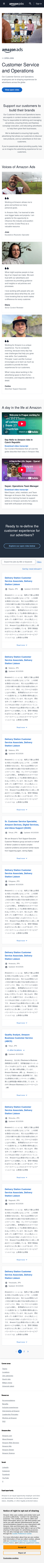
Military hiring (7, 1383)
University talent (8, 1386)
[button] (22, 612)
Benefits (5, 1404)
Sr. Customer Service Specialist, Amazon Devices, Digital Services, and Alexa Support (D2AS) (22, 828)
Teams (4, 1369)
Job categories (7, 1376)
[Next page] (28, 1351)
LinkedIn (5, 1467)
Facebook (5, 1474)
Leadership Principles (10, 1414)
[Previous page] (16, 1351)
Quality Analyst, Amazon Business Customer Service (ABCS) (22, 1040)
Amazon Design (8, 1450)
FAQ (3, 1421)
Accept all (22, 1547)
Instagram (6, 1471)
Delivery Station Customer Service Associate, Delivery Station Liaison (18, 581)
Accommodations (8, 1400)
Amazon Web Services (10, 1443)
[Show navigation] (4, 4)
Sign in (39, 4)
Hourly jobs (6, 1379)
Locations (5, 1372)
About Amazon (7, 1439)
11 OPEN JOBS (7, 58)
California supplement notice (28, 1543)
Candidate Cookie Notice (19, 1541)
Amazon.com (7, 1436)
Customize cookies (10, 1558)
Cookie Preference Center (21, 1533)
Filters (39, 562)
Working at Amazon (9, 1418)
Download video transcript (16, 446)
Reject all (22, 1553)
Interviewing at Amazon (11, 1411)
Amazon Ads (6, 1446)
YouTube (5, 1478)
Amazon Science (8, 1453)
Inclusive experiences (9, 1407)
